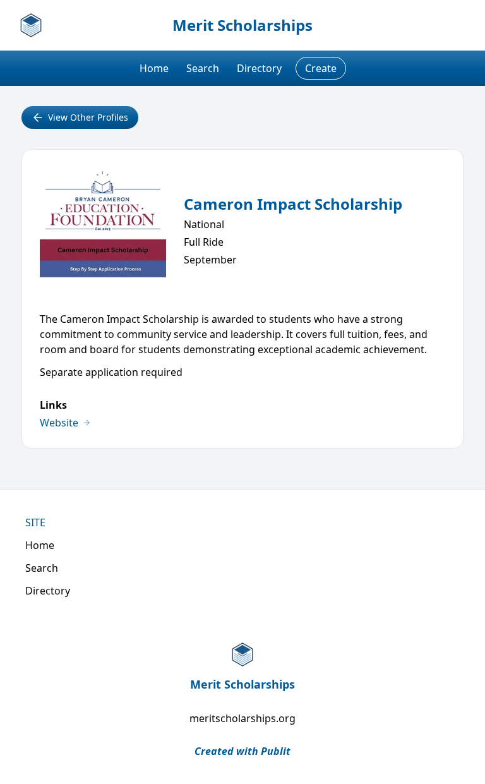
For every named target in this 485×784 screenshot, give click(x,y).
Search (202, 68)
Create (321, 68)
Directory (259, 68)
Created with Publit (242, 751)
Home (154, 68)
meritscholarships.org (242, 718)
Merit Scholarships (242, 25)
